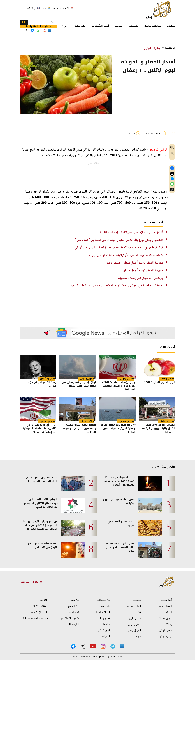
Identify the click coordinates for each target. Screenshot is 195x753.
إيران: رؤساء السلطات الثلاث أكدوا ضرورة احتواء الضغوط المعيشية (119, 385)
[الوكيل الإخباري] (159, 10)
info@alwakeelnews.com (35, 618)
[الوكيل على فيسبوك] (73, 646)
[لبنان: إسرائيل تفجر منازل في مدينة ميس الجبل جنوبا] (77, 367)
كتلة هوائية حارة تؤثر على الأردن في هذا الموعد (42, 545)
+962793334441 (40, 606)
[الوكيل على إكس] (82, 646)
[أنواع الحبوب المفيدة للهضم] (157, 367)
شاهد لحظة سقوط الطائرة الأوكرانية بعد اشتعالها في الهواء (126, 255)
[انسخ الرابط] (172, 190)
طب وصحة (166, 379)
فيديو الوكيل (165, 636)
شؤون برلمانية (164, 618)
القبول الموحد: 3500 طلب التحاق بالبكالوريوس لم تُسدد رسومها (157, 428)
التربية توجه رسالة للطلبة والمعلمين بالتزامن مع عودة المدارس (79, 428)
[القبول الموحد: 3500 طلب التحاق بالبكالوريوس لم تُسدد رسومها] (157, 409)
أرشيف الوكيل (152, 48)
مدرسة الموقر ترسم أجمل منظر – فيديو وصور (134, 263)
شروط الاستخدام (70, 618)
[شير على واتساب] (172, 184)
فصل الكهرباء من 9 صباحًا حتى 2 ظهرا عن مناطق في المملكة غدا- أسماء (119, 481)
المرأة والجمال (102, 612)
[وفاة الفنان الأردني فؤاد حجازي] (38, 367)
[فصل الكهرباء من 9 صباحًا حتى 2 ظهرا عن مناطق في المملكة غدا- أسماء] (150, 483)
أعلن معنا (81, 25)
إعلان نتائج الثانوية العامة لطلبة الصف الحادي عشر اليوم (120, 547)
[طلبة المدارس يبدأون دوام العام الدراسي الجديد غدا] (73, 483)
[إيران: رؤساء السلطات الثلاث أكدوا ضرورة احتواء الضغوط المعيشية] (117, 367)
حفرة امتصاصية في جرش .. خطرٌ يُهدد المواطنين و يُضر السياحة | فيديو (117, 286)
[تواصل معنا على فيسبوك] (32, 30)
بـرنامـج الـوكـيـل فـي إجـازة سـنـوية (140, 278)
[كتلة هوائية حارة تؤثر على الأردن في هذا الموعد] (73, 550)
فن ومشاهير (46, 379)
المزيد (65, 26)
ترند (139, 612)
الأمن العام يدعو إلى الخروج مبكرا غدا (119, 501)
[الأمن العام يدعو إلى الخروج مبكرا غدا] (150, 505)
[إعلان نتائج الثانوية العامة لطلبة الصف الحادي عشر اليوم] (150, 550)
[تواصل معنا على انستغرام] (44, 30)
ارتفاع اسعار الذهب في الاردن (121, 523)
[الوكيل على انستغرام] (103, 646)
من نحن (75, 600)
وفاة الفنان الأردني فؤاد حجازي (41, 384)
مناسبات (105, 624)
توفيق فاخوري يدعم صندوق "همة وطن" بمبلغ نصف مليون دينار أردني (119, 248)
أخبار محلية (166, 421)
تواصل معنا (73, 612)
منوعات (137, 636)
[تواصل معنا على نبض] (49, 30)
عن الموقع (73, 606)
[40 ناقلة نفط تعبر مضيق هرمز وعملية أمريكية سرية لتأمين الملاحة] (117, 409)
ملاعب (118, 25)
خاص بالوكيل (165, 630)
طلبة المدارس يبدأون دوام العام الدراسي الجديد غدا (42, 479)
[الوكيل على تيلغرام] (112, 646)
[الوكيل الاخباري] (166, 582)
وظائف (168, 624)
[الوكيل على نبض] (122, 646)
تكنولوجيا (105, 618)
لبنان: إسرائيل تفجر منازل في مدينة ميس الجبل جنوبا (79, 384)
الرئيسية (170, 47)
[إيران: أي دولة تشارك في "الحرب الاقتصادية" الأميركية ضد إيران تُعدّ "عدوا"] (38, 409)
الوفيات (106, 636)
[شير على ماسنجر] (172, 178)
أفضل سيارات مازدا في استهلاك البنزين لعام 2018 (131, 232)
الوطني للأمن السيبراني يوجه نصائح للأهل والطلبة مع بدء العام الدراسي (40, 503)
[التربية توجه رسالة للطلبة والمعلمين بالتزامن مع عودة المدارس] (77, 409)
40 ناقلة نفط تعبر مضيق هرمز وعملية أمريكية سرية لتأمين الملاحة (118, 428)
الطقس (168, 612)
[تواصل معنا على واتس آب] (38, 30)
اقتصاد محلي (165, 606)
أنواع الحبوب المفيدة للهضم (158, 382)
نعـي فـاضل (104, 630)
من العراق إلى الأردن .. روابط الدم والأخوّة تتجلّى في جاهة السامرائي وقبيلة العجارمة (40, 525)
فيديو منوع (135, 618)
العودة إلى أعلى (30, 582)
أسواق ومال (134, 630)
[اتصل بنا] (27, 30)
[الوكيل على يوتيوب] (93, 646)
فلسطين (133, 25)
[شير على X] (172, 174)
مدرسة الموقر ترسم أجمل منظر (143, 270)
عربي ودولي (126, 379)
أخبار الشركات (100, 25)
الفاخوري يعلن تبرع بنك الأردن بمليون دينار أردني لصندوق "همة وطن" (119, 240)
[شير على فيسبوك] (172, 168)
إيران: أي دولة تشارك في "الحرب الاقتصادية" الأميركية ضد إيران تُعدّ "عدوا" (39, 428)
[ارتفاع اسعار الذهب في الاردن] (150, 528)
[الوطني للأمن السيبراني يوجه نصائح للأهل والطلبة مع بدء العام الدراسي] (73, 505)
